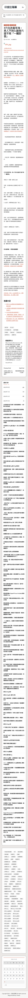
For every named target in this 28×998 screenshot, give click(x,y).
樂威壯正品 (6, 906)
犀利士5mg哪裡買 (8, 751)
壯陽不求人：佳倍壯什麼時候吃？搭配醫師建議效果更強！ (14, 703)
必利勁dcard (6, 871)
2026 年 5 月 (7, 401)
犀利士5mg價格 (16, 911)
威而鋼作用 (17, 859)
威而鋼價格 (14, 861)
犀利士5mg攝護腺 (7, 918)
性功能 (5, 884)
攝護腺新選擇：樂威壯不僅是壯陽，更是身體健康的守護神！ (14, 613)
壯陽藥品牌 (13, 856)
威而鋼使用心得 (7, 861)
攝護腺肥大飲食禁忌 (7, 891)
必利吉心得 (19, 881)
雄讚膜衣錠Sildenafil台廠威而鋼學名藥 (13, 533)
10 (4, 972)
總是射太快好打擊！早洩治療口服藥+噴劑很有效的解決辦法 (14, 626)
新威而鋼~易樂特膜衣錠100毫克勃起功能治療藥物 (14, 529)
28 (16, 978)
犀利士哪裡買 (6, 926)
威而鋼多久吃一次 (7, 866)
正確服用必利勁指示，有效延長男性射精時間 (14, 542)
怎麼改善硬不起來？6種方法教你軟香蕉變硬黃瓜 (14, 608)
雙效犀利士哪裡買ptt (16, 948)
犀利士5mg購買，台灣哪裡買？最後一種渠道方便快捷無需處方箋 (14, 758)
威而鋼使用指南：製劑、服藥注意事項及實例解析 (14, 470)
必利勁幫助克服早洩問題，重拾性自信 (13, 414)
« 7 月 (6, 985)
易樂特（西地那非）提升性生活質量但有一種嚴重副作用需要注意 (14, 679)
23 (22, 975)
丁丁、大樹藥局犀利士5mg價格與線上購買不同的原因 (14, 763)
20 (13, 975)
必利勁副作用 (19, 871)
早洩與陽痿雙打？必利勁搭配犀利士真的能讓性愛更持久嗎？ (14, 708)
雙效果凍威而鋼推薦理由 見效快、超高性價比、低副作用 (14, 773)
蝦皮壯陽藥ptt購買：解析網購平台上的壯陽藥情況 (14, 574)
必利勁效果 (13, 876)
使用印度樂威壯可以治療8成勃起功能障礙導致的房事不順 (14, 410)
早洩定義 (12, 893)
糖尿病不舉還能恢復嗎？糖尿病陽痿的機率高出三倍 (14, 831)
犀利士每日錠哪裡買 (7, 930)
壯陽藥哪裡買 (20, 856)
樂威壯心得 (13, 903)
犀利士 (21, 906)
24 (4, 978)
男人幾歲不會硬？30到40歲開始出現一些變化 (14, 841)
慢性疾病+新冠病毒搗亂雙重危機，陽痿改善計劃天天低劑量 (14, 650)
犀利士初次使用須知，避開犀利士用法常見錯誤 (14, 660)
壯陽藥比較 (6, 859)
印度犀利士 (13, 854)
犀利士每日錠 (19, 928)
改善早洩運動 (15, 329)
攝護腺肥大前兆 (18, 884)
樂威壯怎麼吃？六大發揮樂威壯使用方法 (13, 417)
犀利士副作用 (6, 923)
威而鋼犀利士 (6, 869)
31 (4, 982)
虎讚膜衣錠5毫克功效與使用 (10, 777)
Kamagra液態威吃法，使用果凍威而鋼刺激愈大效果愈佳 (14, 747)
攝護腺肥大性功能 (7, 886)
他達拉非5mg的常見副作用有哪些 (12, 740)
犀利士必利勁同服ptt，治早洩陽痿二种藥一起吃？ (14, 818)
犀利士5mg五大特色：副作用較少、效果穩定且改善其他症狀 (14, 518)
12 (10, 972)
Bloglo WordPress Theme (14, 995)
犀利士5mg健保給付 (7, 911)
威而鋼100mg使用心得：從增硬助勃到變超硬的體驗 (14, 482)
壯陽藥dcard (6, 856)
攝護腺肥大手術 (16, 886)
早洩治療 (17, 893)
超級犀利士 (9, 341)
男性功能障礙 (12, 25)
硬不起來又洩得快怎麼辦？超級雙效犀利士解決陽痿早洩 (14, 781)
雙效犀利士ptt (13, 945)
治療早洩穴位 (7, 334)
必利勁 (19, 869)
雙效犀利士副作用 (7, 948)
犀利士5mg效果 (16, 918)
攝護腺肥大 (11, 884)
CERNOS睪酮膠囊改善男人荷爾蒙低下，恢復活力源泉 (14, 490)
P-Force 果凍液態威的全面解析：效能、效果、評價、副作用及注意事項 (14, 434)
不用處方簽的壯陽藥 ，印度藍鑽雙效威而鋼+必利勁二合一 (14, 768)
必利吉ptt (6, 881)
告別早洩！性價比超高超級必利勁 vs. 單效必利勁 (14, 599)
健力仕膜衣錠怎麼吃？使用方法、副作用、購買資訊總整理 (14, 584)
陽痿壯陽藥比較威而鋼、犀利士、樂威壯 (13, 717)
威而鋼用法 (13, 869)
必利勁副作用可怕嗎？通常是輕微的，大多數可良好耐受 (14, 405)
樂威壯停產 (6, 901)
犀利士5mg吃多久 (7, 916)
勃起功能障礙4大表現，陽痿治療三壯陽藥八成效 (14, 808)
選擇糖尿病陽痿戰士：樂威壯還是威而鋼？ (14, 617)
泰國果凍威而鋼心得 (14, 906)
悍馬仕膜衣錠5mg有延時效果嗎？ (12, 487)
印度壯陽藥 (10, 7)
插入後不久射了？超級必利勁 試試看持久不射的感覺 (14, 736)
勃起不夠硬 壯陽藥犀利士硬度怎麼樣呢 (13, 721)
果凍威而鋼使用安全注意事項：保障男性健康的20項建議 (14, 452)
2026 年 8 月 (7, 387)
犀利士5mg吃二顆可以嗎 (9, 695)
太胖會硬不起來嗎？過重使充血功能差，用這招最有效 (14, 674)
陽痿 (13, 940)
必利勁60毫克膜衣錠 (9, 430)
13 (13, 972)
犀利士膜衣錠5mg (8, 754)
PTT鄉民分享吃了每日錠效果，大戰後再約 (14, 727)
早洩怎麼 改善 (19, 332)
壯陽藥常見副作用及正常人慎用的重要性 (13, 474)
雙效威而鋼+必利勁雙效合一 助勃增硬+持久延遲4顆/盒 (14, 603)
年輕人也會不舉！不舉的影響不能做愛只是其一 (14, 655)
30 (22, 978)
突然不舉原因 (16, 935)
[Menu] (23, 7)
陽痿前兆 (6, 943)
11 (7, 972)
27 (13, 978)
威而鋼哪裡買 (14, 864)
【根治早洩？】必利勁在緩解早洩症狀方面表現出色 (14, 503)
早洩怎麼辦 (6, 25)
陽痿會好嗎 (18, 943)
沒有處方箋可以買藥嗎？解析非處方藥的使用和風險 (14, 570)
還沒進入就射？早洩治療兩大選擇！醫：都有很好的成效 (14, 645)
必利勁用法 (6, 879)
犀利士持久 (6, 928)
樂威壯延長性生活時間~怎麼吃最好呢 (12, 785)
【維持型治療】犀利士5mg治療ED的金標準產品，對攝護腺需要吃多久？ (14, 555)
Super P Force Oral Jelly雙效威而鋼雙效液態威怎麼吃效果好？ (14, 813)
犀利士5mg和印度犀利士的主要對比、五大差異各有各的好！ (14, 508)
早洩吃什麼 (12, 332)
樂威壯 (21, 898)
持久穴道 (11, 327)
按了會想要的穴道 (8, 329)
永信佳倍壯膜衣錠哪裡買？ (12, 312)
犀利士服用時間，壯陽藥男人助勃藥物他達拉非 (14, 699)
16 (22, 972)
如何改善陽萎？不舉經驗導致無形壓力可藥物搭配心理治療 (14, 799)
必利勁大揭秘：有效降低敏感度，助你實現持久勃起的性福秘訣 (14, 641)
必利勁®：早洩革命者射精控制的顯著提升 (14, 495)
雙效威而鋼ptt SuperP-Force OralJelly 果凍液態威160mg (14, 594)
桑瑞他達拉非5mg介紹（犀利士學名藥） (13, 522)
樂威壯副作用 (19, 901)
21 (16, 975)
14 (16, 972)
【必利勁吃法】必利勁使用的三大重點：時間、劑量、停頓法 (14, 537)
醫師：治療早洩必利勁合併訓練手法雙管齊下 (14, 565)
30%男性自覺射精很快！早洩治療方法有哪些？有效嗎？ (14, 631)
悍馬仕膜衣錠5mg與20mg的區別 (11, 466)
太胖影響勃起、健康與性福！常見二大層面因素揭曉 (14, 669)
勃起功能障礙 (20, 851)
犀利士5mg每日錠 (7, 921)
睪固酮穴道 (14, 334)
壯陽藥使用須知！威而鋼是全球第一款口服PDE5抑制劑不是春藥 (14, 823)
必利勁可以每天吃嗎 (7, 874)
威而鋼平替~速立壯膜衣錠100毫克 (12, 525)
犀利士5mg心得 (7, 724)
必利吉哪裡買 (12, 881)
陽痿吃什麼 (12, 943)
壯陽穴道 (6, 327)
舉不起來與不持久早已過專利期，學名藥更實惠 (14, 579)
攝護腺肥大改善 (7, 888)
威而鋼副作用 (6, 864)
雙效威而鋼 (6, 945)
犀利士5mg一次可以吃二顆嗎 (16, 908)
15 (19, 972)
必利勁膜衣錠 (13, 879)
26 (10, 978)
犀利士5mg (6, 908)
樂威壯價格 (13, 901)
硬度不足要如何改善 (7, 935)
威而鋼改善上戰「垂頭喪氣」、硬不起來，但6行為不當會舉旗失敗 (14, 444)
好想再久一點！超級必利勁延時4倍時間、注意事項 (14, 560)
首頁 (4, 15)
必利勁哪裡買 (16, 874)
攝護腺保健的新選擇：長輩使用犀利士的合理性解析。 (14, 589)
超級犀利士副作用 (14, 938)
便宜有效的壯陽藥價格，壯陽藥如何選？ (13, 683)
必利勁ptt (13, 871)
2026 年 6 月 (7, 396)
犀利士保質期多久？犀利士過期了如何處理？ (13, 713)
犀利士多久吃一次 (15, 926)
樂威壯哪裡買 (6, 903)
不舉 (14, 851)
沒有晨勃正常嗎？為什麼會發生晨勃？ (13, 827)
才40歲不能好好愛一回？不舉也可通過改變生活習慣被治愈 (14, 499)
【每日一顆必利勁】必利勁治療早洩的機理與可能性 (14, 513)
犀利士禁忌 (16, 930)
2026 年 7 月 (7, 392)
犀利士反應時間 (14, 923)
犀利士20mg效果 (16, 921)
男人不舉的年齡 (7, 933)
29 (19, 978)
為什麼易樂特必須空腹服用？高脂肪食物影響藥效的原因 (14, 636)
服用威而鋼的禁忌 (13, 896)
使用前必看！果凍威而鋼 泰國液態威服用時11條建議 (14, 794)
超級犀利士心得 (7, 940)
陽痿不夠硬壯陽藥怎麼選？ (10, 743)
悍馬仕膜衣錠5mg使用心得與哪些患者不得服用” (14, 461)
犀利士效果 (13, 928)
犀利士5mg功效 (7, 691)
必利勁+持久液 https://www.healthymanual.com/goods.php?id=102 (14, 50)
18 (7, 975)
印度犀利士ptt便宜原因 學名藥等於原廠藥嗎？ (14, 789)
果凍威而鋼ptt (6, 898)
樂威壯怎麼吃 (20, 903)
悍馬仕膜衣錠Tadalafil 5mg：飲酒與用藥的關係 (14, 457)
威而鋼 (12, 859)
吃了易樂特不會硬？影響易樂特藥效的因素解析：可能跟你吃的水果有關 (14, 665)
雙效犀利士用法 (7, 950)
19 (10, 975)
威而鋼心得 (15, 866)
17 (4, 975)
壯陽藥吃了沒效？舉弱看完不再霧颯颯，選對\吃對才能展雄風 (14, 803)
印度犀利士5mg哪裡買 (9, 448)
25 (7, 978)
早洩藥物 (6, 896)
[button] (8, 362)
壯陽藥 (18, 854)
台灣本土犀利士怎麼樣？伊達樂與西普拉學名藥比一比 (14, 439)
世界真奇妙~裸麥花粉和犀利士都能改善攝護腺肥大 (14, 547)
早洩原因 (6, 332)
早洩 (14, 891)
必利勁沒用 (20, 876)
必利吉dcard (20, 879)
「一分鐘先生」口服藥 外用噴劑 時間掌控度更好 (14, 621)
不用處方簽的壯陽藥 (7, 851)
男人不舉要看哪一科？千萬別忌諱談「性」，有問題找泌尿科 (12, 836)
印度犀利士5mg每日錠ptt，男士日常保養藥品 (14, 426)
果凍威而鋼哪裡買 (15, 898)
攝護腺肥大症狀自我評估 (16, 888)
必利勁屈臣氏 (6, 876)
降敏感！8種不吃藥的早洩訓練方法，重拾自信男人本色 (14, 478)
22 (19, 975)
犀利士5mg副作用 (7, 913)
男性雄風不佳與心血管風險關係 (11, 551)
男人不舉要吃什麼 (15, 933)
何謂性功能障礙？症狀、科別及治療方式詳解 (14, 731)
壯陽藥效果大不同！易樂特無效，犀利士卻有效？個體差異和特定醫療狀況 (14, 687)
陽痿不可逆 (18, 940)
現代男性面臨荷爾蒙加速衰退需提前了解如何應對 (14, 421)
